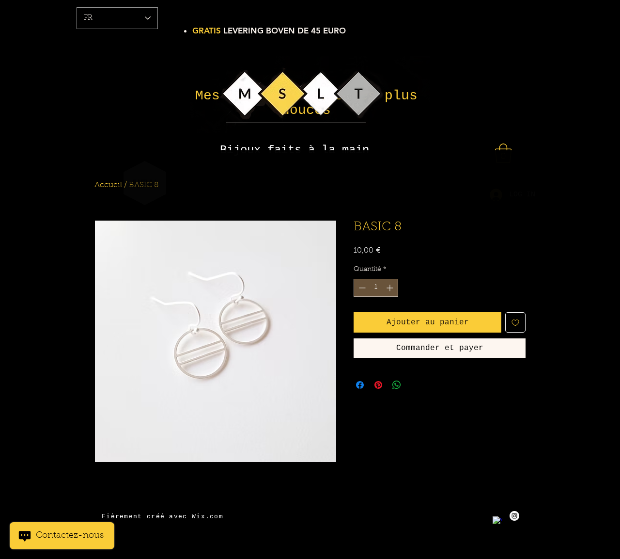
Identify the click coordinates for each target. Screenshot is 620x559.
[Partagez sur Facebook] (360, 385)
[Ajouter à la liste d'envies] (515, 322)
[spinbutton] (376, 287)
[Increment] (391, 287)
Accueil (108, 185)
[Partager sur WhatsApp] (397, 385)
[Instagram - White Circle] (514, 516)
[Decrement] (361, 287)
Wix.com (207, 516)
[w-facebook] (497, 521)
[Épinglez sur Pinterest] (378, 385)
